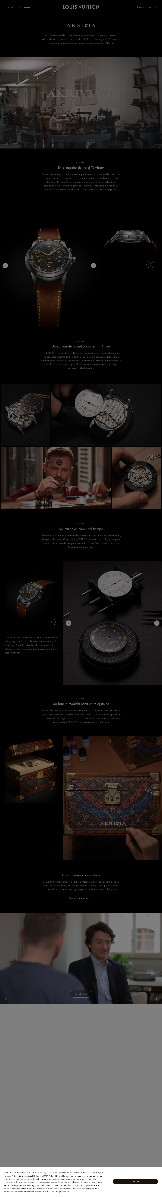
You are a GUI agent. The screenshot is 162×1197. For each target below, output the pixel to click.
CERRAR (135, 1181)
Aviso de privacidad (59, 1191)
